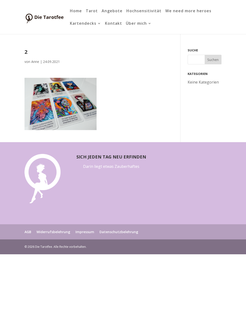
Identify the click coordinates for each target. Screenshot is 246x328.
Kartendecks (83, 24)
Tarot (92, 11)
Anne (35, 61)
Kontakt (113, 24)
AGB (28, 232)
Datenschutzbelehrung (118, 232)
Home (76, 11)
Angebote (112, 11)
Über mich (136, 24)
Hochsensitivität (143, 11)
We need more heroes (188, 11)
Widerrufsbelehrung (53, 232)
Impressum (84, 232)
